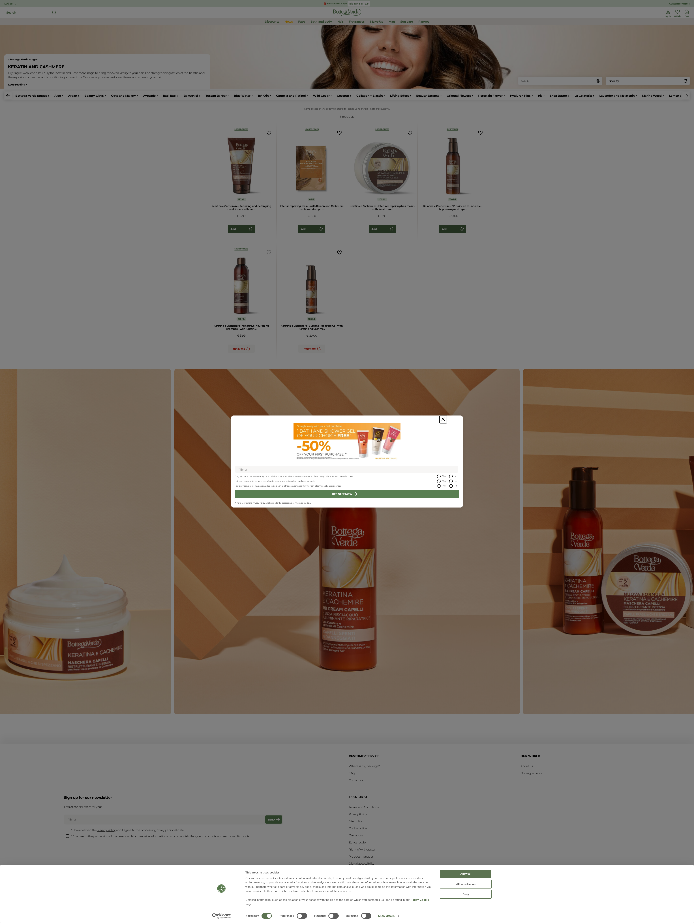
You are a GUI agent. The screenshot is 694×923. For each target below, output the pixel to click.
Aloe (57, 95)
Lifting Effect (399, 95)
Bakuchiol (191, 95)
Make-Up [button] (376, 21)
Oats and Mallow (123, 95)
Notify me (239, 348)
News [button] (289, 21)
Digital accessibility (361, 863)
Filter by (614, 81)
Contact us (356, 780)
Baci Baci (169, 95)
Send (271, 819)
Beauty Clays (94, 95)
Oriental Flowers (459, 95)
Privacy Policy (258, 502)
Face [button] (301, 21)
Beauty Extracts (427, 95)
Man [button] (392, 21)
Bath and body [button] (321, 21)
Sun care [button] (406, 21)
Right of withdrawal (362, 849)
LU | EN (9, 3)
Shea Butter (558, 95)
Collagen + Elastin (369, 95)
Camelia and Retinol (291, 95)
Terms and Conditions (364, 807)
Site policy (356, 821)
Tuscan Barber (216, 95)
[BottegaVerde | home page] (347, 12)
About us (526, 766)
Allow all (465, 873)
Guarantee (356, 835)
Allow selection (465, 884)
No (456, 476)
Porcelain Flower (490, 95)
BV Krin (263, 95)
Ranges (423, 21)
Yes (443, 476)
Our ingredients (531, 773)
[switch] (302, 916)
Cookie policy (358, 828)
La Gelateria (583, 95)
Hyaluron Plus (520, 95)
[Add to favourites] (269, 132)
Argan (72, 95)
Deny (465, 894)
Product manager (361, 856)
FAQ (352, 773)
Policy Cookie (419, 899)
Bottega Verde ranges (24, 59)
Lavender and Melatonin (617, 95)
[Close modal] (443, 419)
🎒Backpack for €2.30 (335, 3)
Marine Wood (652, 95)
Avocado (149, 95)
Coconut (343, 95)
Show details (386, 915)
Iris (540, 95)
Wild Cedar (321, 95)
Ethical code (357, 842)
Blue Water (242, 95)
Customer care (678, 3)
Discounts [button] (272, 21)
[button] (8, 95)
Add (233, 229)
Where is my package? (364, 766)
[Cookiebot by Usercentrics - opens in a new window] (221, 916)
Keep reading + (17, 84)
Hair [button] (340, 21)
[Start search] (54, 12)
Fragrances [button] (357, 21)
